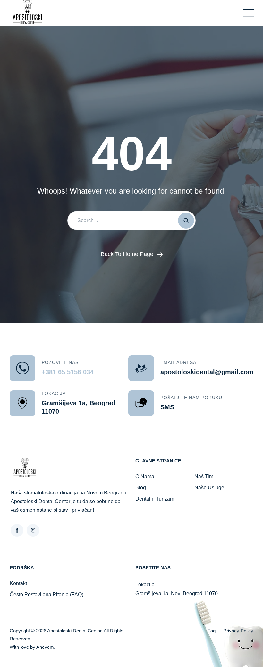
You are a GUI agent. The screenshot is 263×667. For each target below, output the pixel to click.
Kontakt (18, 583)
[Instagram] (33, 530)
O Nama (144, 476)
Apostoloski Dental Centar (74, 630)
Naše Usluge (209, 487)
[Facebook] (17, 530)
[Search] (186, 221)
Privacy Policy (238, 630)
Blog (140, 487)
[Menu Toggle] (247, 13)
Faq (212, 630)
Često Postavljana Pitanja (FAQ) (46, 594)
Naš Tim (203, 476)
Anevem (45, 647)
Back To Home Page (127, 254)
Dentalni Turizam (154, 499)
